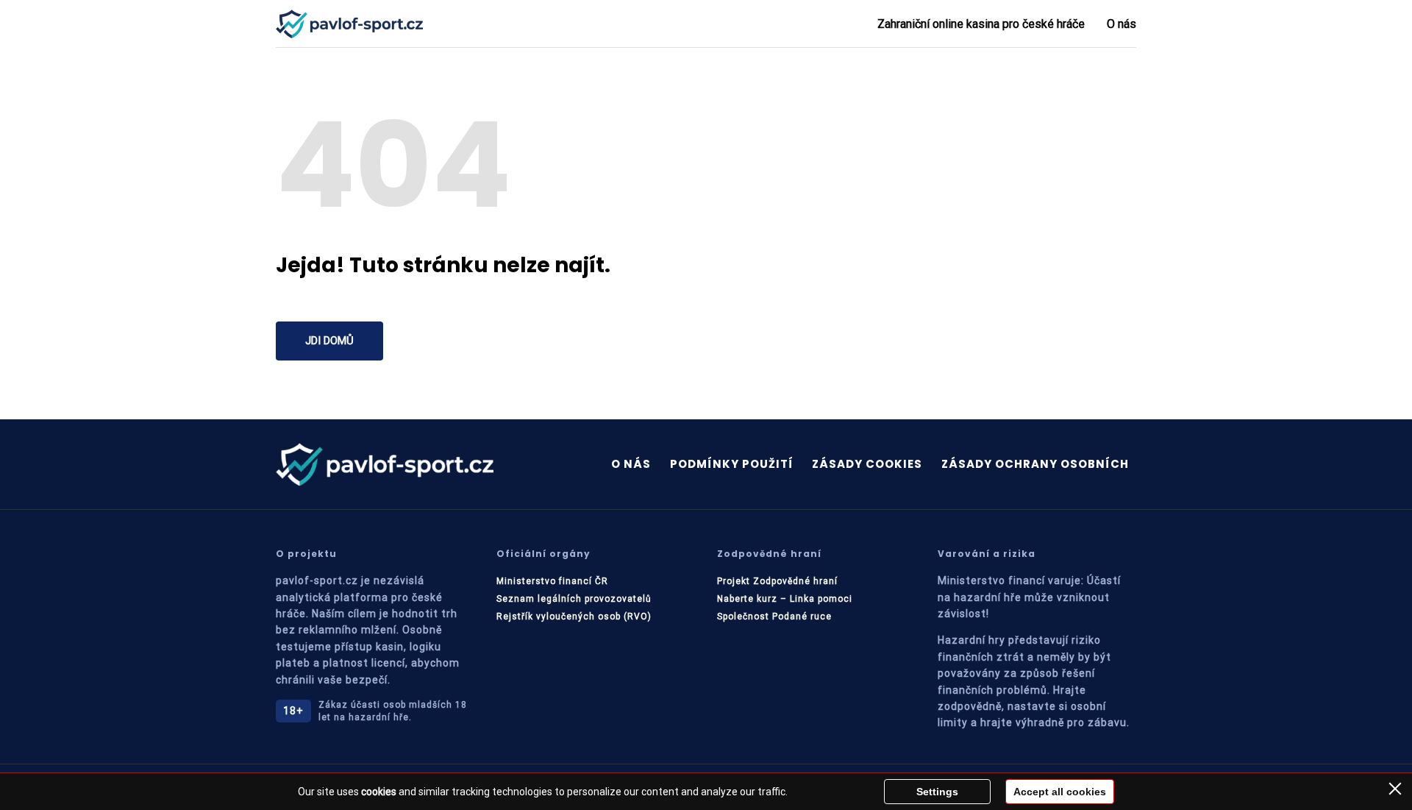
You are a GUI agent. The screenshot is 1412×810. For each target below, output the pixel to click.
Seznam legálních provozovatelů (574, 599)
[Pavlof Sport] (349, 24)
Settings (937, 791)
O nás (1121, 24)
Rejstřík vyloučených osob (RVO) (574, 616)
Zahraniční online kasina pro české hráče (981, 24)
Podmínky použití (732, 464)
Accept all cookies (1059, 791)
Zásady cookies (867, 464)
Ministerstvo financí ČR (552, 581)
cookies (378, 791)
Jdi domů (329, 340)
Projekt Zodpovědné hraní (777, 581)
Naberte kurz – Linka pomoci (784, 599)
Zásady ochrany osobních (1035, 464)
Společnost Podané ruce (774, 616)
